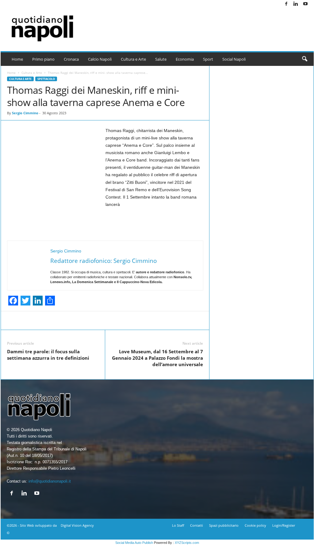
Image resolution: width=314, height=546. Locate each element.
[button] (304, 59)
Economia (185, 59)
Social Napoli (234, 59)
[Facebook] (286, 4)
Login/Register (283, 525)
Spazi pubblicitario (224, 525)
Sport (208, 59)
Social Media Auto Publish (134, 542)
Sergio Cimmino (25, 113)
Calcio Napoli (100, 59)
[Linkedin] (296, 4)
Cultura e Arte (133, 59)
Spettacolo (46, 79)
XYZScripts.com (187, 542)
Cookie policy (255, 525)
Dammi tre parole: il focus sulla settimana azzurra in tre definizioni (48, 354)
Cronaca (71, 59)
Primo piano (43, 59)
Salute (161, 59)
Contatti (196, 525)
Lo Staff (178, 525)
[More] (235, 320)
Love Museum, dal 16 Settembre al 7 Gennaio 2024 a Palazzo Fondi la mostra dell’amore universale (157, 357)
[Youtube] (305, 4)
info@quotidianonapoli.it (50, 481)
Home (17, 59)
